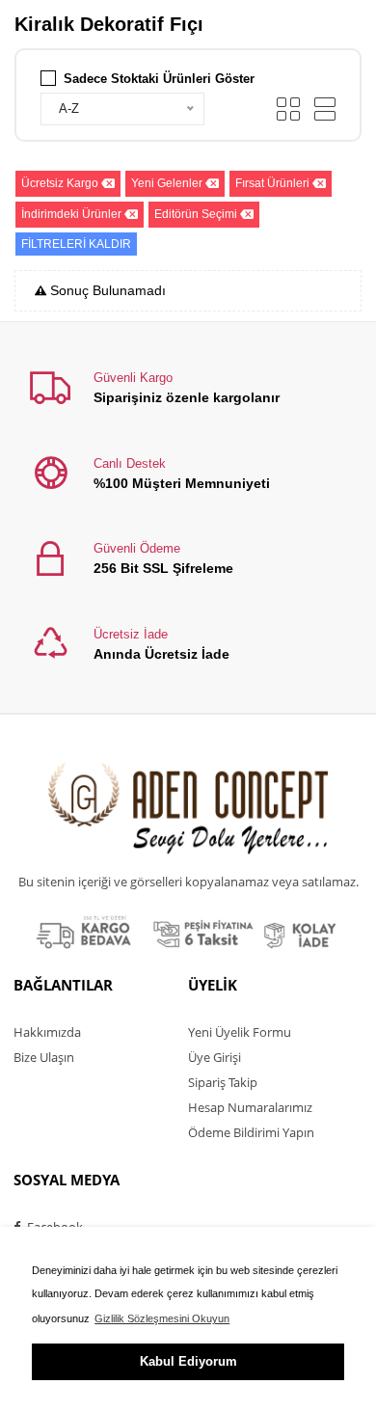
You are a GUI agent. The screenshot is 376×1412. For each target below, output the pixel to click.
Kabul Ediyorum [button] (188, 1361)
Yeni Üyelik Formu (239, 1032)
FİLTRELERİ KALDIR (76, 244)
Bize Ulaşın (43, 1057)
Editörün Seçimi (195, 214)
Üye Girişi (214, 1057)
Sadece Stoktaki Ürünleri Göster (159, 78)
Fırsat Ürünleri (272, 183)
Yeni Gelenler (166, 183)
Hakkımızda (47, 1032)
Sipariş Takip (222, 1082)
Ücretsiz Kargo (59, 183)
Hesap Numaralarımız (250, 1107)
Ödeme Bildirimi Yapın (251, 1132)
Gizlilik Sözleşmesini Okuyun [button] (161, 1318)
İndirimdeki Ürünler (71, 214)
